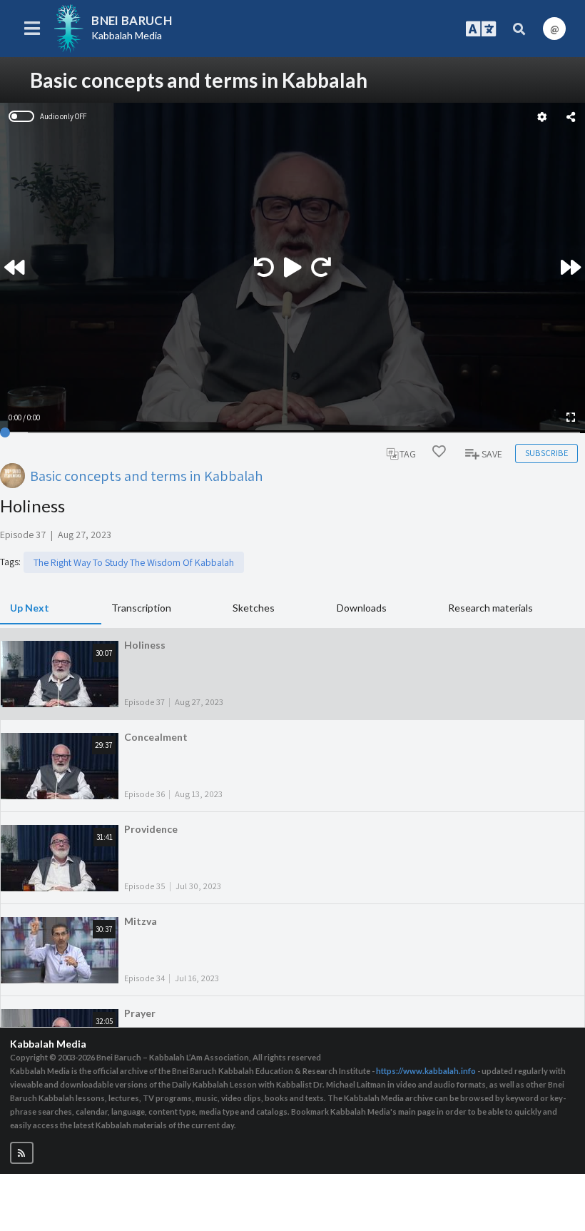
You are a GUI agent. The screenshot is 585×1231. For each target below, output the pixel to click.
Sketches (254, 608)
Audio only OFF (63, 116)
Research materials (490, 608)
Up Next (29, 608)
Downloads (362, 608)
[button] (22, 1153)
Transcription (141, 608)
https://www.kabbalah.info (426, 1070)
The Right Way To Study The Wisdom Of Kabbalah (134, 562)
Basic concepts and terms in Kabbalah (146, 475)
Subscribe (546, 453)
